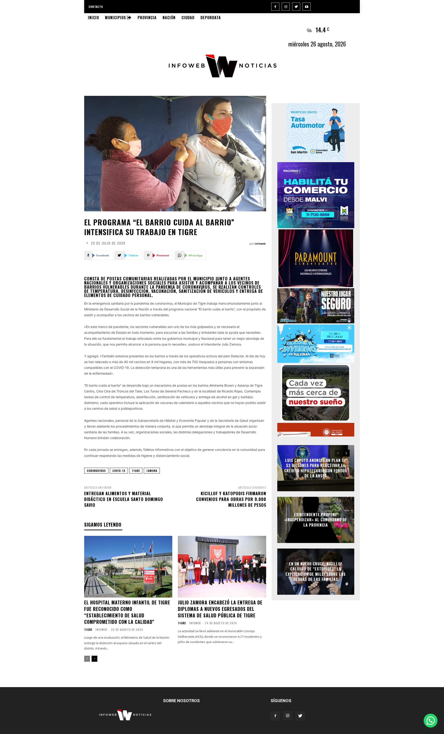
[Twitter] (296, 7)
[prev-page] (87, 659)
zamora (151, 471)
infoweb (260, 243)
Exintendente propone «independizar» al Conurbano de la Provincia (315, 520)
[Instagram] (286, 7)
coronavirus (96, 471)
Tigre (88, 629)
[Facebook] (275, 7)
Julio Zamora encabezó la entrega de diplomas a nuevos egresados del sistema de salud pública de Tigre (220, 609)
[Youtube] (306, 7)
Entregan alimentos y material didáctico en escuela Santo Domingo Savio (123, 499)
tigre (136, 471)
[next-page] (94, 659)
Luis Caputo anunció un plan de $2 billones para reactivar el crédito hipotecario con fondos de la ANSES (315, 468)
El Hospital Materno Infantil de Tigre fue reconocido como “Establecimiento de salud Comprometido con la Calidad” (127, 612)
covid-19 (118, 471)
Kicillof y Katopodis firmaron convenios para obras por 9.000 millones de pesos (231, 499)
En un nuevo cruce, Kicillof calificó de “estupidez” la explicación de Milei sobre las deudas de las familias (316, 571)
